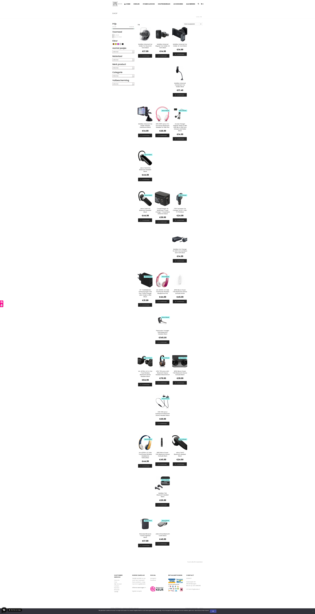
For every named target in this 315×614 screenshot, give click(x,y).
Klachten (116, 588)
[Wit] (120, 44)
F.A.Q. (115, 582)
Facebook (153, 580)
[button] (145, 56)
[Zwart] (123, 44)
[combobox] (123, 51)
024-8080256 (197, 585)
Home (128, 4)
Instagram (153, 578)
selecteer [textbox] (115, 52)
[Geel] (116, 44)
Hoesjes (137, 4)
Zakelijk (116, 591)
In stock (116, 35)
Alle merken (190, 4)
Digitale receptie (137, 591)
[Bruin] (113, 44)
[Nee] (313, 611)
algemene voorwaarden (191, 608)
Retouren (116, 590)
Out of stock (118, 37)
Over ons (116, 580)
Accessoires (178, 4)
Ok (213, 611)
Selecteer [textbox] (116, 68)
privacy (201, 608)
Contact (116, 586)
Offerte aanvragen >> (139, 587)
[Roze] (118, 44)
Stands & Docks (149, 4)
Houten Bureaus (164, 4)
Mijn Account (118, 584)
